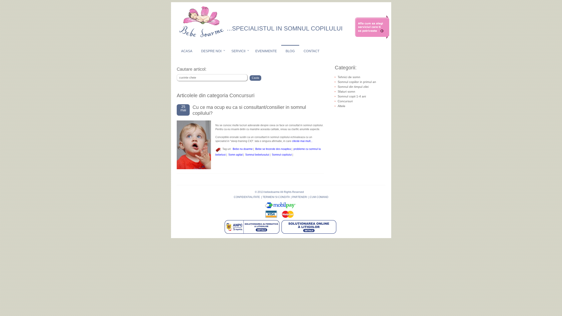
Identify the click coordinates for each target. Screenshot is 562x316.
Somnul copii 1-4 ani (352, 96)
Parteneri (299, 197)
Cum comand (319, 197)
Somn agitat (235, 154)
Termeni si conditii (276, 197)
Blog (290, 51)
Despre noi (211, 51)
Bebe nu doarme (243, 149)
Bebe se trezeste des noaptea (273, 149)
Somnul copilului (282, 154)
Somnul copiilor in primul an (357, 82)
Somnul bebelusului (257, 154)
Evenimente (266, 51)
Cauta (255, 77)
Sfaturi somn (346, 91)
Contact (311, 51)
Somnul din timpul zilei (353, 86)
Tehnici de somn (349, 77)
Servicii (238, 51)
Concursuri (345, 101)
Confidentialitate (247, 197)
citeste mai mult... (302, 141)
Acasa (186, 51)
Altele (341, 106)
